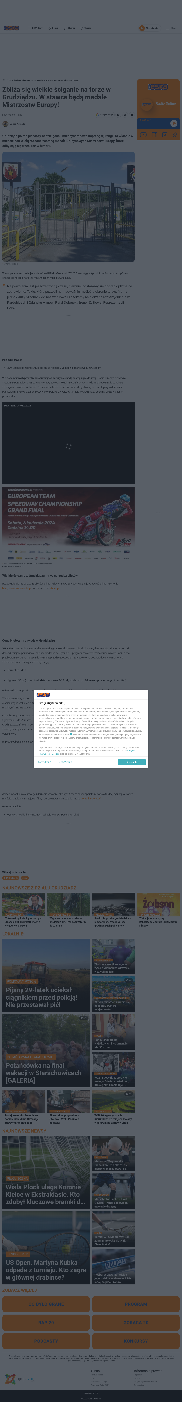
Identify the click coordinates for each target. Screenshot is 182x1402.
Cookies (55, 754)
